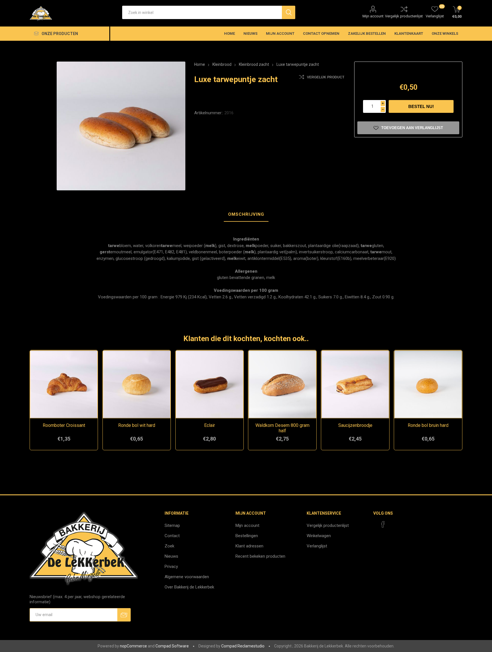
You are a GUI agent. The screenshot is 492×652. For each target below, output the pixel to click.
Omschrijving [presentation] (246, 214)
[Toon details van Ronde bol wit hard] (137, 384)
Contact (172, 535)
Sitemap (172, 525)
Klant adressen (249, 546)
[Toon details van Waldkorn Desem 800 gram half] (282, 384)
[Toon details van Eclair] (209, 384)
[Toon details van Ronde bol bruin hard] (428, 384)
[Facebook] (383, 524)
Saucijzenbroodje (355, 425)
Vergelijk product (325, 77)
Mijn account (373, 16)
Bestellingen (246, 535)
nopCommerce (133, 646)
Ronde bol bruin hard (428, 425)
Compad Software (172, 646)
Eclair (209, 425)
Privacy (171, 566)
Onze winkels (445, 33)
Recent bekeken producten (260, 556)
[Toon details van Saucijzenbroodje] (355, 384)
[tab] (246, 214)
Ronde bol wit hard (136, 425)
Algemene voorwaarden (187, 576)
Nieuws (171, 556)
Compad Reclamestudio (243, 646)
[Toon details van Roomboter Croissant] (64, 384)
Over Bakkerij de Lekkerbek (189, 587)
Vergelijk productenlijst (404, 16)
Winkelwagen (319, 535)
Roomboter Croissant (64, 425)
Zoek (169, 546)
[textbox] (202, 12)
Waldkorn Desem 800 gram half (282, 428)
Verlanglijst (317, 546)
